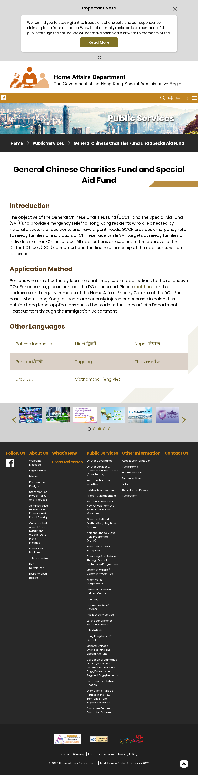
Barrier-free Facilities (36, 550)
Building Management (101, 490)
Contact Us (176, 453)
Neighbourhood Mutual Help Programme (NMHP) (101, 537)
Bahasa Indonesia (34, 344)
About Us (38, 453)
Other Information (141, 453)
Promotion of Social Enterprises (99, 548)
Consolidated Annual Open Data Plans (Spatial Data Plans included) (38, 533)
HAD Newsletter (36, 566)
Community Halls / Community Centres (100, 572)
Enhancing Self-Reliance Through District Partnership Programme (102, 560)
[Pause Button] (99, 57)
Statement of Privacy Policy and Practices (38, 496)
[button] (14, 420)
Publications (130, 496)
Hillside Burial (95, 630)
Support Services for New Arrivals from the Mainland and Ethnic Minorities (100, 507)
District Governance (100, 460)
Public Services (48, 143)
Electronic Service (133, 472)
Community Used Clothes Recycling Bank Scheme (101, 523)
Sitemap (79, 754)
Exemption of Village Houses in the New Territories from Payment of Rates (100, 696)
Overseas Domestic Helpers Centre (99, 591)
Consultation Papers (135, 490)
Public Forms (130, 466)
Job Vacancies (38, 558)
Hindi (85, 344)
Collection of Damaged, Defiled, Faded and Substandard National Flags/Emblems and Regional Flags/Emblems (102, 667)
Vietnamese (97, 379)
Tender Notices (132, 478)
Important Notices (101, 754)
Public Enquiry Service (100, 615)
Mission (33, 476)
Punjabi (29, 361)
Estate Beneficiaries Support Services (100, 622)
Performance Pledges (37, 484)
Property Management (101, 496)
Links (125, 484)
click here (143, 287)
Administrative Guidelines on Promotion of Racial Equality (38, 511)
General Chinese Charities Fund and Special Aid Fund (99, 650)
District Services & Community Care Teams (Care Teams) (102, 470)
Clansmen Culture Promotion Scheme (99, 710)
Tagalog (83, 361)
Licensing (93, 599)
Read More (99, 42)
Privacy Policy (127, 754)
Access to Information (136, 460)
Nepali (147, 344)
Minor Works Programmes (95, 581)
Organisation (37, 470)
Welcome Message (35, 462)
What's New (64, 453)
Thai (148, 361)
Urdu (26, 379)
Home (17, 143)
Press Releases (67, 462)
